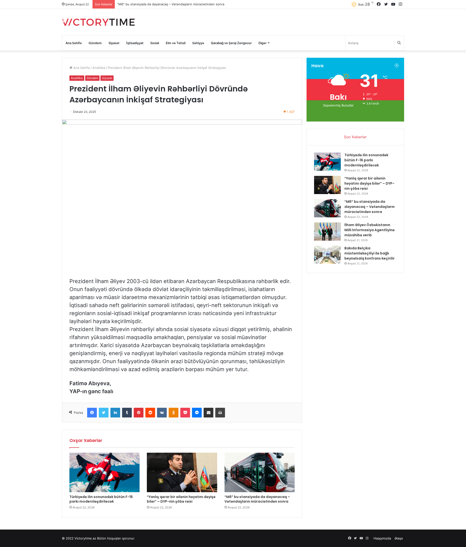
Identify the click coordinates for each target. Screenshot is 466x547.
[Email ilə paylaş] (208, 412)
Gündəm (95, 43)
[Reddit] (150, 412)
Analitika (98, 68)
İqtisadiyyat (134, 43)
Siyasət (113, 43)
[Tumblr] (127, 412)
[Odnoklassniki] (173, 412)
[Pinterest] (138, 412)
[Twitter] (103, 412)
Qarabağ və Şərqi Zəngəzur (231, 43)
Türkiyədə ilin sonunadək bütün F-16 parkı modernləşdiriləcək (101, 499)
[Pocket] (185, 412)
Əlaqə (398, 538)
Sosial (154, 43)
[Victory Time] (98, 22)
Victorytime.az (85, 538)
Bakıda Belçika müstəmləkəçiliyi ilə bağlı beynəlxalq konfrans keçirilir (369, 253)
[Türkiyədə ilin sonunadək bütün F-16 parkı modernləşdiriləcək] (104, 472)
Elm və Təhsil (175, 43)
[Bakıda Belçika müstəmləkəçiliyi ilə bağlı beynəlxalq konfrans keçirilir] (327, 255)
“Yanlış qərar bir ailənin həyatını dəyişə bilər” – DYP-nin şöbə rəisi (181, 499)
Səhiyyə (198, 43)
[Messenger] (197, 412)
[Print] (220, 412)
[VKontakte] (162, 412)
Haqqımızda (382, 538)
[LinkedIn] (115, 412)
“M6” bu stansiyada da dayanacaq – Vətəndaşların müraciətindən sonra (170, 4)
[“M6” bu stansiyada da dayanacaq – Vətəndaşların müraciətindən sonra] (260, 472)
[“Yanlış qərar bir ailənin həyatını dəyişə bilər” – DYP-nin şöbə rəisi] (182, 472)
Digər (262, 43)
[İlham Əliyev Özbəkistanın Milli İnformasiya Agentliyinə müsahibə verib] (327, 231)
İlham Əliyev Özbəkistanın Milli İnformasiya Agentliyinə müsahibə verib (369, 229)
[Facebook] (92, 412)
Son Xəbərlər (355, 137)
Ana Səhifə (74, 43)
